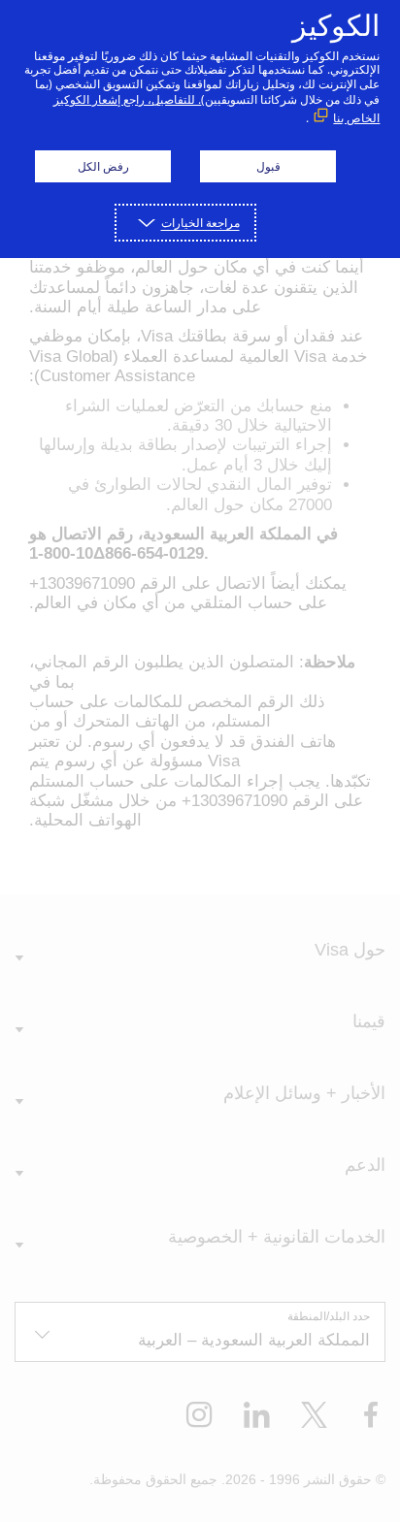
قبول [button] (268, 166)
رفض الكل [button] (103, 166)
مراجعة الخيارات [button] (200, 222)
